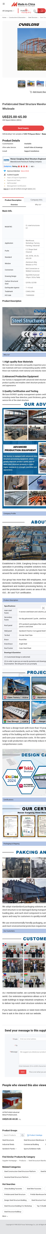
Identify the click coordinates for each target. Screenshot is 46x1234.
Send (22, 1072)
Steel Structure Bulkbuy (12, 1211)
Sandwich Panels (8, 1149)
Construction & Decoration (17, 17)
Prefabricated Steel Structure (14, 1194)
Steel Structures (8, 1140)
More (4, 1216)
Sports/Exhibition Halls (32, 1149)
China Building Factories (13, 1188)
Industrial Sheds (8, 1144)
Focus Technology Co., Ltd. (30, 1224)
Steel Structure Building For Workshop (18, 1206)
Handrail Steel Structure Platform (16, 1177)
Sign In (6, 189)
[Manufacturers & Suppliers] (23, 4)
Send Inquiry (23, 128)
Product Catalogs (35, 1135)
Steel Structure (32, 17)
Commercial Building (31, 1144)
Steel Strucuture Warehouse (34, 1140)
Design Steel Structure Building (15, 1200)
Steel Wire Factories (34, 1188)
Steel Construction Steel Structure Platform (20, 1171)
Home (4, 17)
